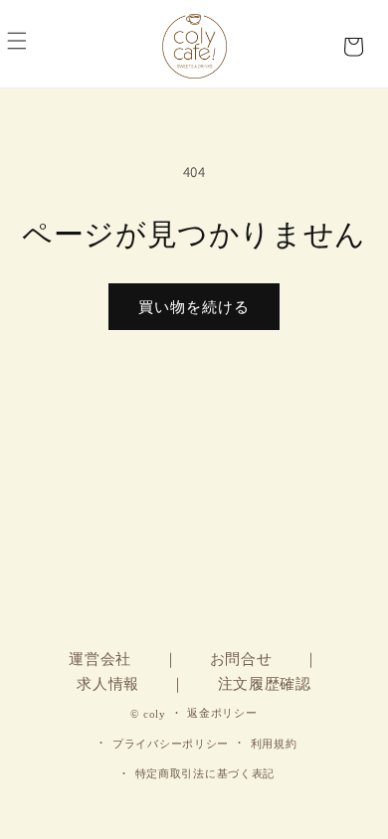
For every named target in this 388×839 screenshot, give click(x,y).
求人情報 (108, 684)
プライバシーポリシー (170, 744)
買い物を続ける (194, 306)
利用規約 (274, 744)
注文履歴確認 (264, 684)
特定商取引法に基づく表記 (205, 773)
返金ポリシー (222, 713)
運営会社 (100, 659)
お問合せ (241, 659)
